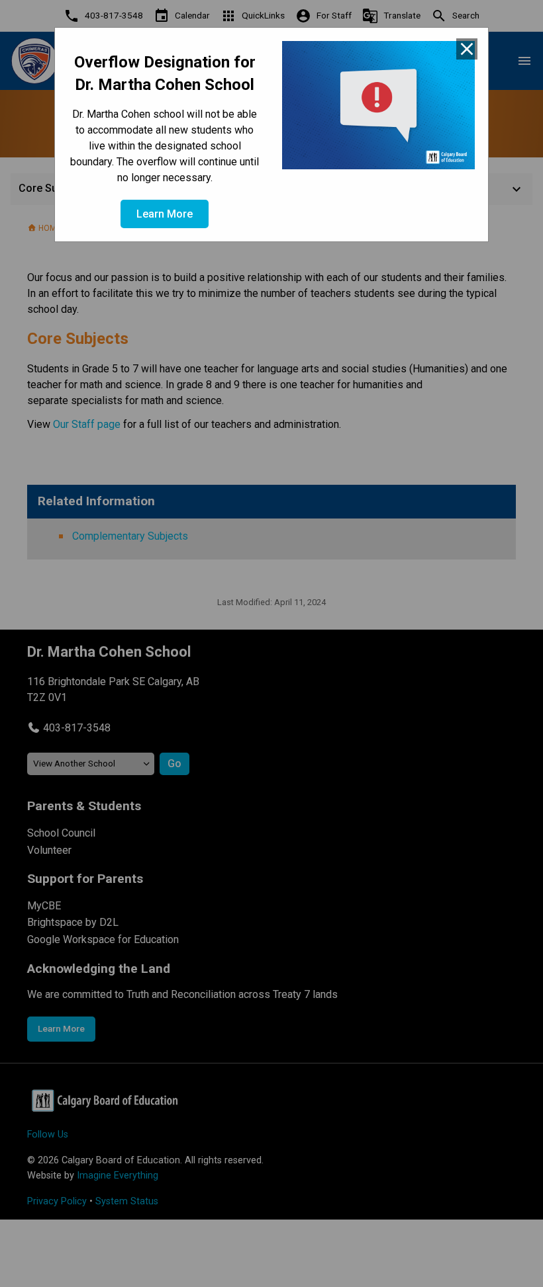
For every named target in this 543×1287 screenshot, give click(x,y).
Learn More (164, 214)
